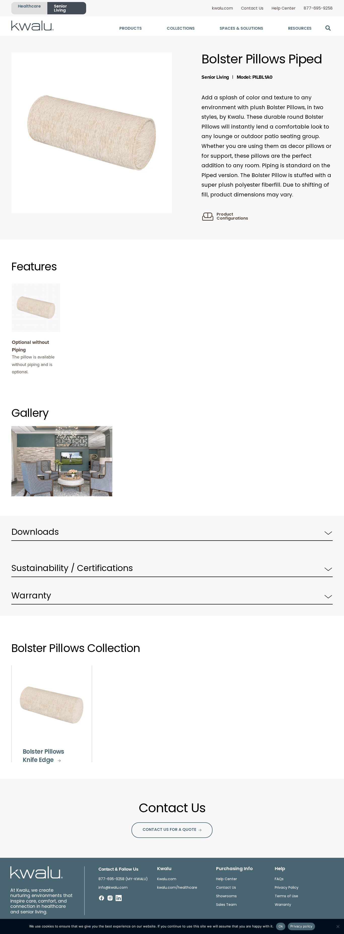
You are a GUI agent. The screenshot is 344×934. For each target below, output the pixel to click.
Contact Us (252, 9)
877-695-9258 (318, 9)
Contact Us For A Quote (169, 830)
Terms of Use (286, 896)
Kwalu (164, 869)
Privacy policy (301, 926)
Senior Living (60, 9)
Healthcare (29, 7)
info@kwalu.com (113, 888)
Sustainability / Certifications (72, 569)
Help (280, 869)
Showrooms (226, 896)
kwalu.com (222, 9)
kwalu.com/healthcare (177, 888)
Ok (281, 926)
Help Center (283, 9)
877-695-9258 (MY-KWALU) (123, 879)
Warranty (31, 596)
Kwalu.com (166, 879)
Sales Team (226, 905)
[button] (328, 28)
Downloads (35, 533)
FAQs (279, 879)
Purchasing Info (234, 869)
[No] (337, 926)
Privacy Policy (286, 888)
